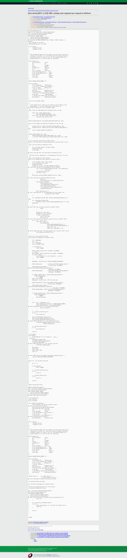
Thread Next (44, 10)
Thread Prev (39, 10)
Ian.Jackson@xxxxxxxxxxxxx (38, 22)
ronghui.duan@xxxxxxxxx (46, 18)
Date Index (50, 10)
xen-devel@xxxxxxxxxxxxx (38, 16)
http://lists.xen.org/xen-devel (36, 529)
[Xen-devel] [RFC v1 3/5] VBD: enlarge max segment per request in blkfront (52, 533)
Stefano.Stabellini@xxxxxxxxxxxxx (65, 22)
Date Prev (30, 10)
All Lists (31, 8)
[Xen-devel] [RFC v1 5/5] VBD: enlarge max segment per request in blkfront (52, 534)
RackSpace (49, 554)
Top (29, 8)
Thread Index (55, 10)
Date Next (35, 10)
